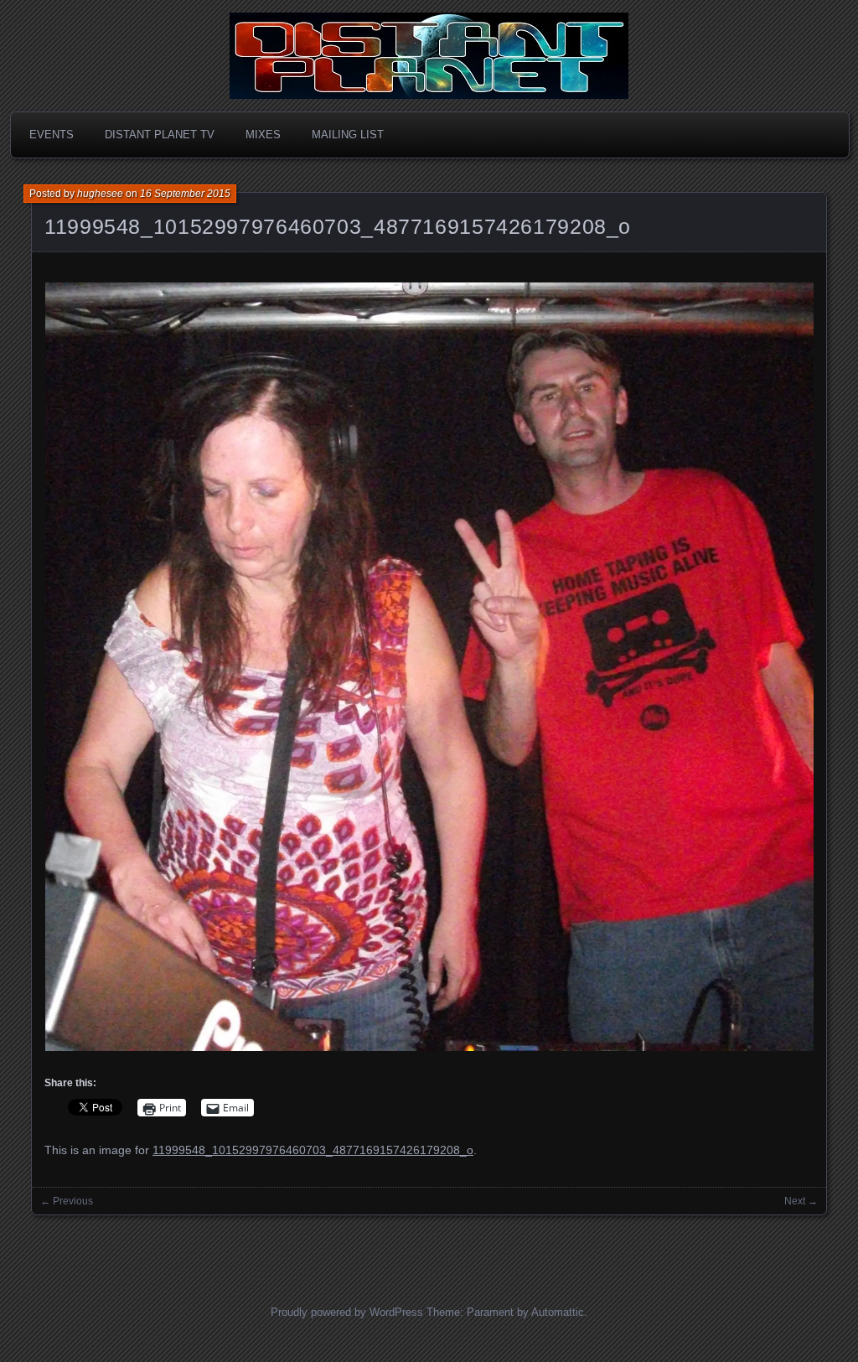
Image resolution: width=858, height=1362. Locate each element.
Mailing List (348, 134)
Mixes (263, 134)
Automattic (557, 1312)
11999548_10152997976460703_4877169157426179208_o (337, 226)
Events (51, 134)
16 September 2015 (185, 193)
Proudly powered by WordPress (347, 1312)
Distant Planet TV (159, 134)
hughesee (100, 193)
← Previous (66, 1201)
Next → (801, 1201)
